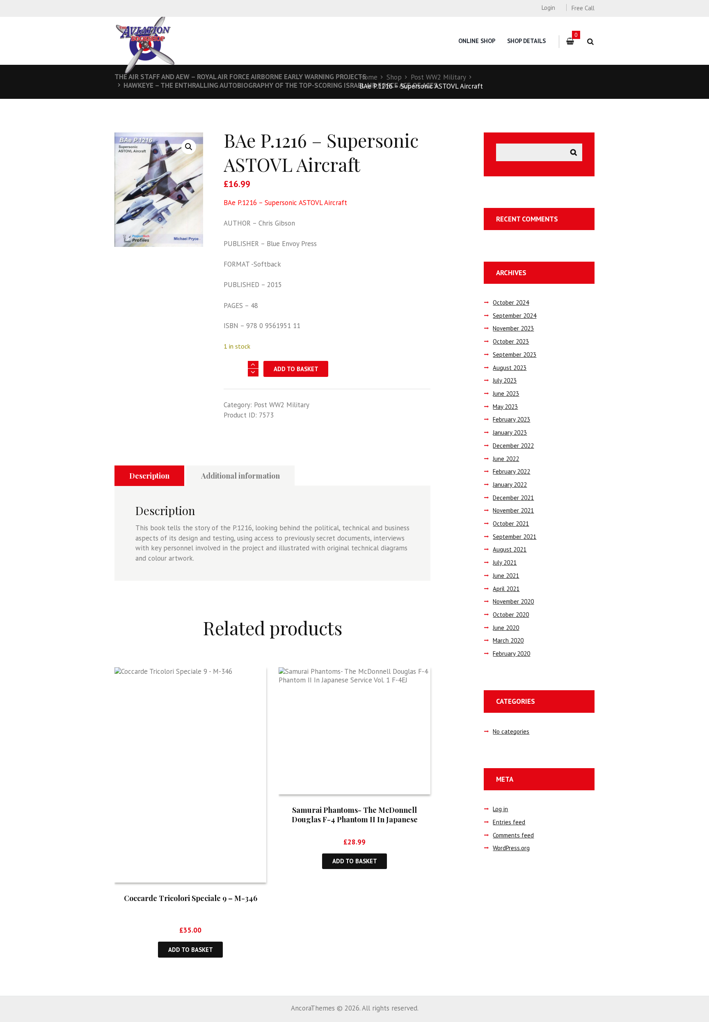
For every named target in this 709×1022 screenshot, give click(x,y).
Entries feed (509, 822)
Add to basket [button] (190, 950)
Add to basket (296, 369)
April (506, 589)
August (509, 368)
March (508, 640)
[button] (188, 146)
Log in (500, 809)
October (511, 302)
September (514, 315)
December (513, 445)
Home (368, 77)
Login (548, 7)
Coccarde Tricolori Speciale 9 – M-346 (190, 898)
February (511, 419)
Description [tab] (149, 476)
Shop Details (526, 41)
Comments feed (513, 835)
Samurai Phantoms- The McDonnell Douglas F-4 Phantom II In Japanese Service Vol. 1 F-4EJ (355, 819)
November (513, 328)
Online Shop (476, 41)
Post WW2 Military (438, 77)
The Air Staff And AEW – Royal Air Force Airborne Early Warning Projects (240, 76)
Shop (394, 77)
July (505, 380)
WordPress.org (511, 848)
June (506, 393)
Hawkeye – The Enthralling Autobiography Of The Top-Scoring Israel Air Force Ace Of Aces (281, 85)
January (510, 432)
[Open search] (590, 42)
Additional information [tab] (240, 476)
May (505, 407)
